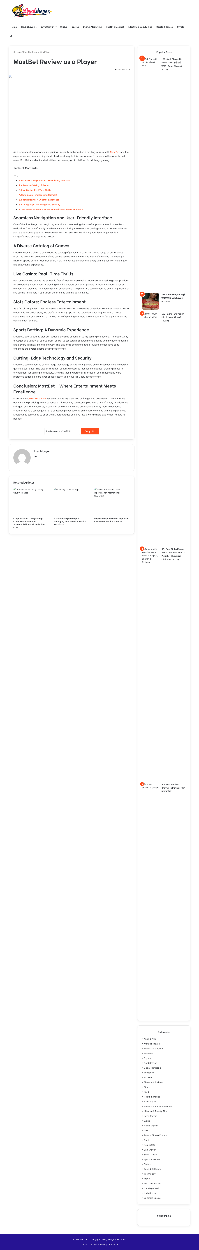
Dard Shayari (150, 1063)
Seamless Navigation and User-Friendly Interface (45, 180)
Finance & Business (153, 1082)
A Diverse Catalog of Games (35, 185)
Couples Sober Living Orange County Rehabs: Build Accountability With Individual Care (29, 523)
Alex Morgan (42, 451)
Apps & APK (150, 1039)
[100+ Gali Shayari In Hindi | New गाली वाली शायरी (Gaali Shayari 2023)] (150, 174)
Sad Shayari (150, 1150)
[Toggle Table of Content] (15, 176)
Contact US (86, 1244)
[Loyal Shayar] (32, 11)
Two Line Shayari (152, 1183)
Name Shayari (151, 1125)
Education (149, 1072)
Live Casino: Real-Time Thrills (36, 190)
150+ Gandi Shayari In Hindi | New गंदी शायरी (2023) (173, 317)
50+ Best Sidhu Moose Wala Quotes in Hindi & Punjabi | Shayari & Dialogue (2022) (173, 554)
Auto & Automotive (153, 1048)
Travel (147, 1178)
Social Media (150, 1154)
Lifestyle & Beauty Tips (140, 26)
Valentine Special (152, 1198)
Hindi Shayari (28, 26)
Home (14, 26)
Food (146, 1092)
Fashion (148, 1077)
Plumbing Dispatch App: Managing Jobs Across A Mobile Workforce (70, 521)
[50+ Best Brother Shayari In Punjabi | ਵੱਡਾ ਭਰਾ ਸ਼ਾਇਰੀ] (150, 899)
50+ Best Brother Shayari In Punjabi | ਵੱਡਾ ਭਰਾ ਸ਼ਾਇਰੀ (173, 788)
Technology (150, 1174)
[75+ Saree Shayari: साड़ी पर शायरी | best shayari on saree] (150, 301)
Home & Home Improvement (158, 1106)
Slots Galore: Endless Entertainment (39, 195)
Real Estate (149, 1145)
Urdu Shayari (150, 1193)
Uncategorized (151, 1188)
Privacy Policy (100, 1244)
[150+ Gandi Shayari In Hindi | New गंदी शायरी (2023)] (150, 428)
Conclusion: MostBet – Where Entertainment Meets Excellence (52, 209)
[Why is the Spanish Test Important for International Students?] (112, 501)
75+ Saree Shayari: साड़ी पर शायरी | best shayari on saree (173, 298)
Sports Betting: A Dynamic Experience (40, 199)
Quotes (75, 26)
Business (148, 1053)
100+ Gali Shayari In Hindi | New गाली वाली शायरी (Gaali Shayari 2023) (172, 64)
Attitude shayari (152, 1043)
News (147, 1130)
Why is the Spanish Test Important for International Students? (111, 520)
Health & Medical (115, 26)
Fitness (147, 1087)
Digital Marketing (92, 26)
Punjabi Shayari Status (155, 1135)
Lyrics (147, 1121)
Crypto (180, 26)
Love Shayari (47, 26)
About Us (113, 1244)
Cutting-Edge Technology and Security (40, 204)
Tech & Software (152, 1169)
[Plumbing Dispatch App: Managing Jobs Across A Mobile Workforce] (71, 501)
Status (63, 26)
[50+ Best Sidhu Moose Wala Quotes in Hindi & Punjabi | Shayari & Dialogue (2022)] (150, 664)
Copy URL (90, 431)
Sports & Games (164, 26)
